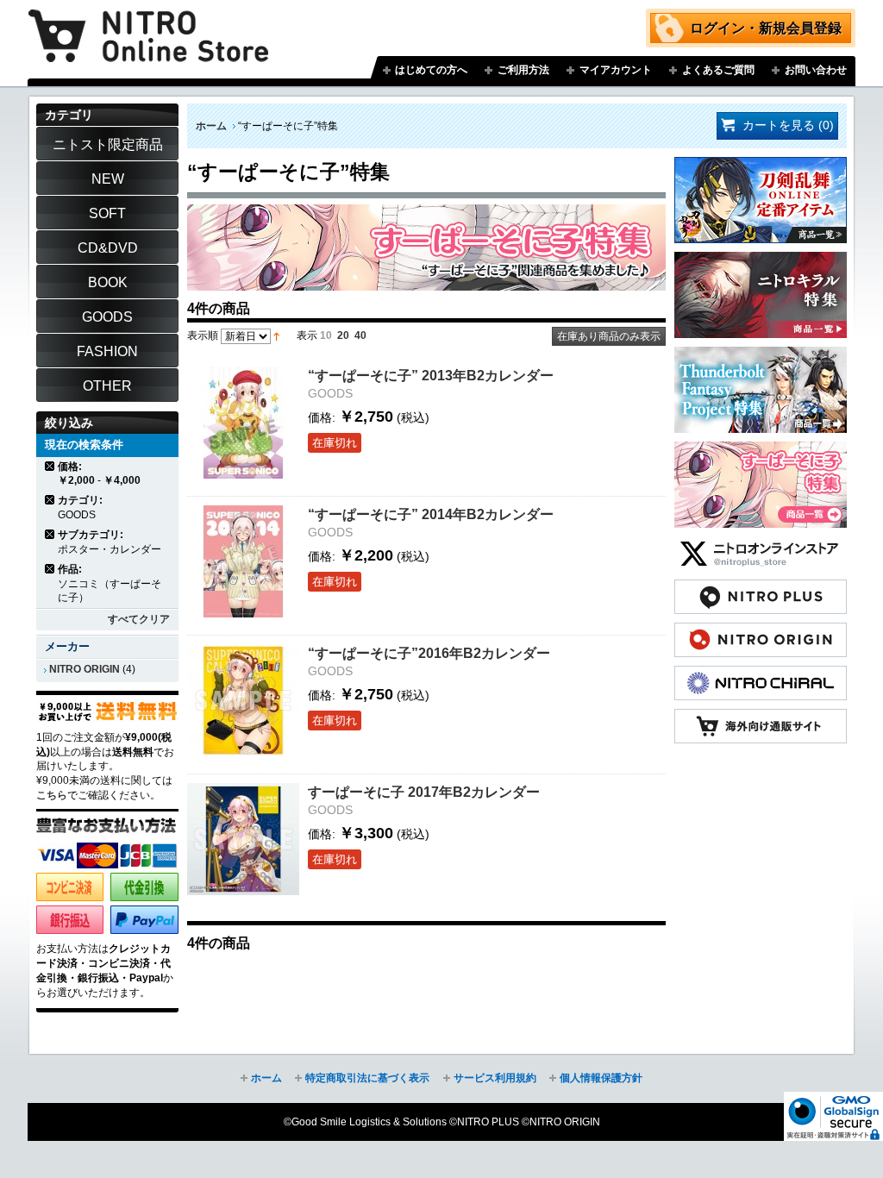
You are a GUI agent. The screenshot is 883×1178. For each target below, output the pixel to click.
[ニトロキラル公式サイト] (760, 674)
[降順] (276, 335)
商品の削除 (50, 466)
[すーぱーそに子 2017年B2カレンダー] (243, 839)
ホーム (211, 126)
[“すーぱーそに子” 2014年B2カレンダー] (243, 561)
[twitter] (760, 545)
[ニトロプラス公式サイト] (760, 588)
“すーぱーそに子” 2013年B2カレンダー (431, 375)
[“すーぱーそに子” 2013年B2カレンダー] (243, 423)
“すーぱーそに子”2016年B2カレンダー (429, 653)
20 (343, 335)
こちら (51, 795)
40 (360, 335)
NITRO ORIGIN (84, 669)
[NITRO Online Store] (760, 717)
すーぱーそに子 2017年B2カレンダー (424, 791)
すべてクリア (139, 619)
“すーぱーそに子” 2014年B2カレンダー (431, 514)
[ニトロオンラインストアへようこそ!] (148, 23)
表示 (307, 335)
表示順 (202, 335)
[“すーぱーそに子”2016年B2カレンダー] (243, 700)
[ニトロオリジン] (760, 631)
